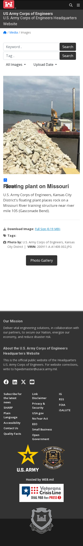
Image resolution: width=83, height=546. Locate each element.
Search (67, 46)
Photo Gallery (41, 260)
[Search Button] (69, 5)
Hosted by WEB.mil (40, 479)
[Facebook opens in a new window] (6, 382)
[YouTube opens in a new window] (32, 382)
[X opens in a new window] (23, 382)
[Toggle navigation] (76, 5)
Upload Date (43, 64)
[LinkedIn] (15, 382)
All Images (14, 64)
